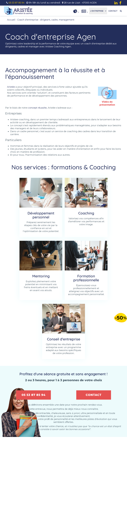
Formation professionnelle (86, 278)
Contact (112, 11)
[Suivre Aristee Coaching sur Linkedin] (115, 3)
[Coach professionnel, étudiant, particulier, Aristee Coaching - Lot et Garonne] (86, 193)
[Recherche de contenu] (121, 11)
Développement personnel (41, 215)
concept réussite (37, 107)
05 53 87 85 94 (16, 2)
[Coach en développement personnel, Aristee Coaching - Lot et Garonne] (40, 193)
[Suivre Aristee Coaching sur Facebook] (120, 3)
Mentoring (41, 276)
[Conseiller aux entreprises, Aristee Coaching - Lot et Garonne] (63, 318)
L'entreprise (97, 11)
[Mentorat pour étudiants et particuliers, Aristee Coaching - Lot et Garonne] (40, 255)
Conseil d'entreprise (63, 339)
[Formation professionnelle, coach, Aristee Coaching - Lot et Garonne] (86, 255)
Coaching (86, 213)
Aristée (11, 87)
